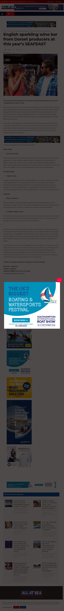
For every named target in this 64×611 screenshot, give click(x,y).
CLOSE (59, 280)
